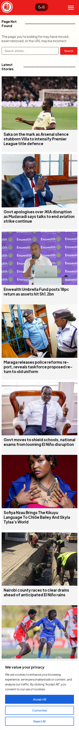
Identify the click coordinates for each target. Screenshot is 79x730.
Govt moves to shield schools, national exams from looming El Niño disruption (39, 442)
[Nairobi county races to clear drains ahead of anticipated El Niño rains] (39, 584)
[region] (39, 695)
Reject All (39, 721)
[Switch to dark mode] (41, 7)
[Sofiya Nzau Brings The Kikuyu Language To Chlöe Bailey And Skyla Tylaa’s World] (39, 507)
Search (68, 51)
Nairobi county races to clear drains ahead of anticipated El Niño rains (36, 592)
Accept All (39, 699)
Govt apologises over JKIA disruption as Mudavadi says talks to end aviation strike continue (39, 216)
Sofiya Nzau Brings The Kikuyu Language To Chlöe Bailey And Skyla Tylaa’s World (37, 517)
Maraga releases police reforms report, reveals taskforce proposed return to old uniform (38, 367)
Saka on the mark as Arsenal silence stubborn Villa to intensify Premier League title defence (36, 139)
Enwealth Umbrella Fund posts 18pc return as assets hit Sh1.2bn (36, 291)
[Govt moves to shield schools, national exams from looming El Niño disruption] (39, 434)
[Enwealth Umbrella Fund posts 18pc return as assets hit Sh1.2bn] (39, 283)
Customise (39, 710)
